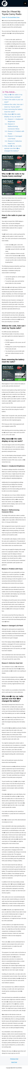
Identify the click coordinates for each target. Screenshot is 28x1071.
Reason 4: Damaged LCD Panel (15, 137)
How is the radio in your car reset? (13, 101)
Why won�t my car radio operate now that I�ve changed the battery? (12, 148)
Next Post (14, 1062)
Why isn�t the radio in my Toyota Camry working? (13, 96)
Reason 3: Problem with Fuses (16, 132)
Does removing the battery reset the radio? (13, 110)
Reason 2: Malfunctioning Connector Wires (13, 126)
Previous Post (14, 1059)
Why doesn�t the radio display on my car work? (12, 115)
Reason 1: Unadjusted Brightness (15, 120)
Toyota (3, 17)
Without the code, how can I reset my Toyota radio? (13, 106)
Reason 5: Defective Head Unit (15, 142)
